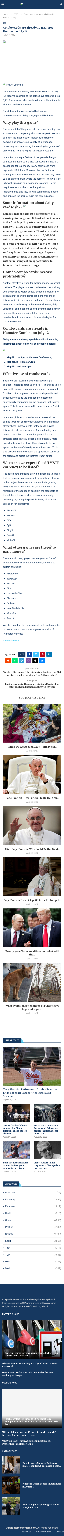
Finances (33, 1206)
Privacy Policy (43, 1531)
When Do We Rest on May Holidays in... (32, 746)
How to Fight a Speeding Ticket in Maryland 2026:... (40, 1506)
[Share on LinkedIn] (49, 654)
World (33, 1268)
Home (5, 14)
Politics (33, 1227)
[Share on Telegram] (21, 660)
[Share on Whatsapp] (15, 660)
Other (33, 1220)
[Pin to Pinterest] (42, 654)
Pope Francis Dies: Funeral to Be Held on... (32, 797)
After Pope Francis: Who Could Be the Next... (32, 849)
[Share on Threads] (35, 660)
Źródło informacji (12, 640)
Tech (33, 1247)
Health (33, 1213)
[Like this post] (23, 654)
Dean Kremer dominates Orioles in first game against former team (15, 1165)
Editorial (26, 1531)
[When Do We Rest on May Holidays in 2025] (32, 723)
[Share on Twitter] (36, 654)
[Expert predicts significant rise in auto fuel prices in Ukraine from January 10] (32, 1339)
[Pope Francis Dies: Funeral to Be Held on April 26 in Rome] (32, 774)
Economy (33, 1199)
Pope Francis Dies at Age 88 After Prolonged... (32, 900)
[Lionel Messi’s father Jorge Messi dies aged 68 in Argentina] (47, 1150)
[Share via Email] (42, 660)
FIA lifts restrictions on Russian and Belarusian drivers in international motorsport (46, 1129)
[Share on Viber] (28, 660)
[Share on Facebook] (29, 654)
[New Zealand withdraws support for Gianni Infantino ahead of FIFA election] (16, 1113)
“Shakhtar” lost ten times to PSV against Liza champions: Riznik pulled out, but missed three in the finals (31, 1421)
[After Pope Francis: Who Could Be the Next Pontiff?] (32, 825)
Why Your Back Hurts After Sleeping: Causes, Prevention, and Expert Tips (26, 1442)
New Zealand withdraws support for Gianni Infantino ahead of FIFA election (15, 1129)
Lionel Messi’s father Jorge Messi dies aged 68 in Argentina (47, 1165)
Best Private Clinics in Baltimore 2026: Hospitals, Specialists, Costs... (41, 1464)
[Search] (61, 4)
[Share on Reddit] (8, 660)
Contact (60, 1531)
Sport (33, 1240)
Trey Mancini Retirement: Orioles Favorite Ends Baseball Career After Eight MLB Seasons (30, 1093)
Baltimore (33, 1192)
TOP (16, 14)
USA (33, 1261)
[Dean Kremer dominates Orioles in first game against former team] (16, 1150)
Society (33, 1234)
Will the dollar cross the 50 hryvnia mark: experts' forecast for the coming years (29, 1433)
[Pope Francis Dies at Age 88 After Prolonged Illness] (32, 876)
